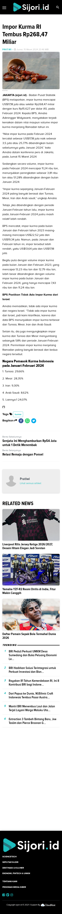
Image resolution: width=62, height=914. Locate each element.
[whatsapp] (27, 420)
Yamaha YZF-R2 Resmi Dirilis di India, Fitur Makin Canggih (29, 591)
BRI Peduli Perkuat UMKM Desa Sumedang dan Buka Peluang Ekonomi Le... (33, 655)
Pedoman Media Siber (14, 887)
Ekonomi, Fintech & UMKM (16, 873)
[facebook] (21, 420)
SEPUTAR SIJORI (10, 862)
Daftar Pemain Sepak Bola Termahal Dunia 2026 (29, 636)
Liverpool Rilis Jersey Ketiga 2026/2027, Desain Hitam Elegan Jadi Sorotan (27, 546)
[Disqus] (31, 784)
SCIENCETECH (9, 856)
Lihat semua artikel (30, 483)
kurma (18, 414)
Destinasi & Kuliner (13, 868)
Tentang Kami (9, 881)
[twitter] (33, 420)
